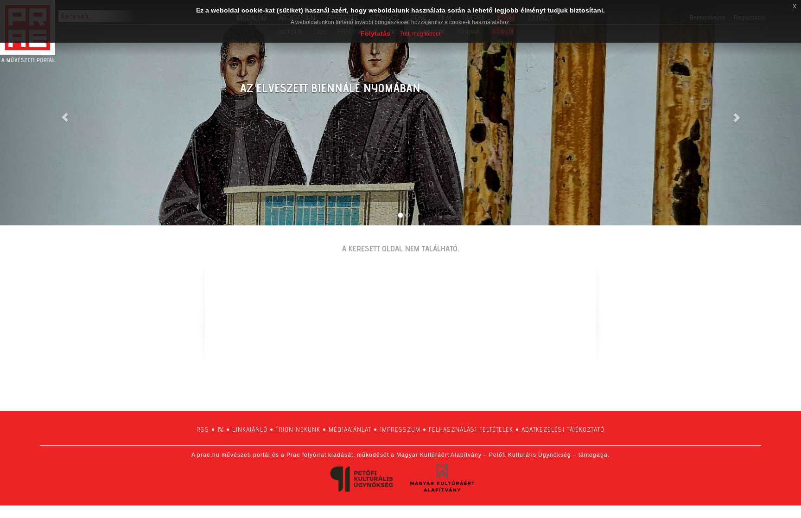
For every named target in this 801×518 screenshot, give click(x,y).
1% (220, 429)
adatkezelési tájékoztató (562, 429)
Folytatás (375, 33)
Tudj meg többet (420, 34)
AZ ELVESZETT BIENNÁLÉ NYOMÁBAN (330, 88)
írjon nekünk (298, 429)
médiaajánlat (350, 429)
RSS (203, 429)
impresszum (400, 429)
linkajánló (249, 429)
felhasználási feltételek (471, 429)
